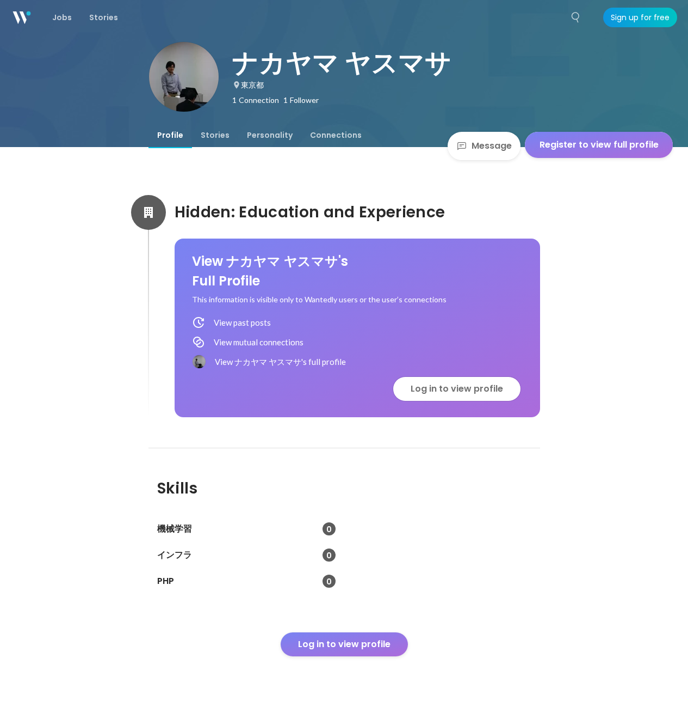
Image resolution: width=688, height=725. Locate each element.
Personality (270, 135)
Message (492, 145)
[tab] (170, 135)
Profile (170, 135)
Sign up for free (640, 17)
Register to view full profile (599, 144)
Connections (336, 135)
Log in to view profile (457, 388)
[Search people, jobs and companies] (576, 17)
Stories (215, 135)
